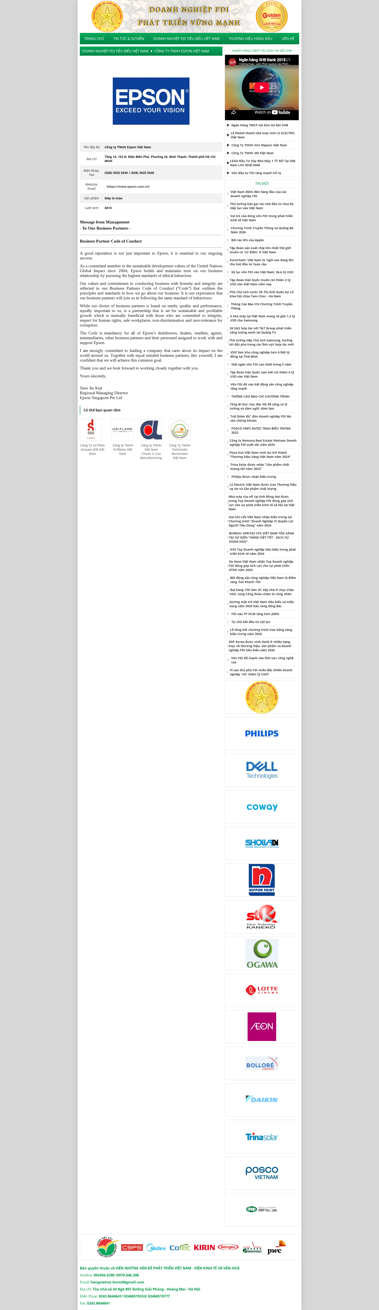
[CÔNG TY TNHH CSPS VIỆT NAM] (103, 1247)
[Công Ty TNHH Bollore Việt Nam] (262, 1063)
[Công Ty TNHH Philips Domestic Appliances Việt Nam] (262, 733)
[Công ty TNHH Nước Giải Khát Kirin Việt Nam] (175, 1247)
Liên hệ (288, 38)
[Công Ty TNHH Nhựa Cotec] (151, 1247)
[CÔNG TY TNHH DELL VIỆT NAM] (262, 770)
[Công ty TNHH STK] (262, 916)
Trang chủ (94, 38)
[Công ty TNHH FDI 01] (262, 697)
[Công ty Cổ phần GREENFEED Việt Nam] (224, 1247)
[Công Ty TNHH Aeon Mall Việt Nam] (262, 1026)
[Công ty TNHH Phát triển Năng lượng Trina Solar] (262, 1136)
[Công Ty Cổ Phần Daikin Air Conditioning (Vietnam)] (262, 1100)
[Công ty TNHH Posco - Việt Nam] (262, 1173)
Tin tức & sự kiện (128, 38)
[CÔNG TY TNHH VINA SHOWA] (262, 843)
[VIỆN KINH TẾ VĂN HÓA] (189, 16)
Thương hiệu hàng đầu (250, 38)
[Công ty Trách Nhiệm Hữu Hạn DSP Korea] (262, 1209)
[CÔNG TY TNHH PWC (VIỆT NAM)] (248, 1247)
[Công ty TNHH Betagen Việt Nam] (200, 1247)
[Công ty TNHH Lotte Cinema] (262, 990)
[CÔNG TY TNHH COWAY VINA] (262, 807)
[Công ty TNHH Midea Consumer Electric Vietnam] (127, 1247)
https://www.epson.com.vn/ (128, 186)
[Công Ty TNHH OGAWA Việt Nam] (262, 953)
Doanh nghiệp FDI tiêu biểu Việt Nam (186, 38)
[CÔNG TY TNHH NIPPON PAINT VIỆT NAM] (262, 880)
